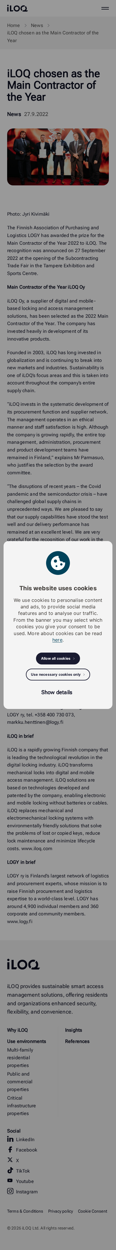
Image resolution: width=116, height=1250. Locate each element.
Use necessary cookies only (56, 674)
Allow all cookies (55, 658)
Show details (56, 692)
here (57, 640)
